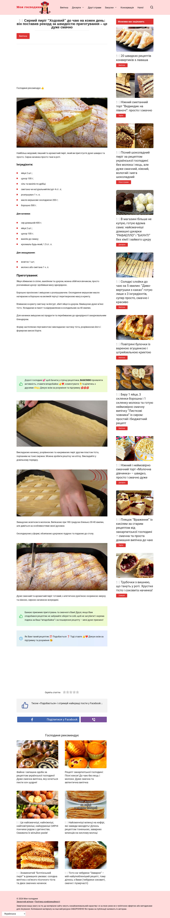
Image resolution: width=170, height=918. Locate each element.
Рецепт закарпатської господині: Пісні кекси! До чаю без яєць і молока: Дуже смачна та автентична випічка (84, 777)
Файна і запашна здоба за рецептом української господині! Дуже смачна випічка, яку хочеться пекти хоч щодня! (37, 777)
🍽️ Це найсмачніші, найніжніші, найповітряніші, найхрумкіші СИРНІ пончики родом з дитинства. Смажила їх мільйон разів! (37, 827)
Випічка (64, 7)
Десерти (76, 7)
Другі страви (94, 7)
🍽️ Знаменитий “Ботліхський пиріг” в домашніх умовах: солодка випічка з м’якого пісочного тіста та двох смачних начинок (37, 878)
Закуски (109, 7)
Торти (121, 115)
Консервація (127, 7)
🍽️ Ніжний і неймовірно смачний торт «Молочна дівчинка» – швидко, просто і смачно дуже (133, 471)
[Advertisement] (62, 65)
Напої (140, 7)
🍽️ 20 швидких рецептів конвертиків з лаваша (133, 58)
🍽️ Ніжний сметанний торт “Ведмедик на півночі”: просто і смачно (134, 106)
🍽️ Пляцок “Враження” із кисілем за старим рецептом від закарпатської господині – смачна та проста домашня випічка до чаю (134, 530)
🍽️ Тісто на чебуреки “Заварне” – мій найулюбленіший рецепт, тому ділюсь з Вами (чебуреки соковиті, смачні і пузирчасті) (85, 878)
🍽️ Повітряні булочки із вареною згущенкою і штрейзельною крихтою (133, 348)
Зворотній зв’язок (25, 901)
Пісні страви (124, 182)
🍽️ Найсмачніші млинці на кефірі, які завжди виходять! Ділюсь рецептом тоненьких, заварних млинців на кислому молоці (85, 827)
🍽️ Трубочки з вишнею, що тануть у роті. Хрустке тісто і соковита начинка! (134, 586)
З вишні (122, 595)
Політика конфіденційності (47, 901)
